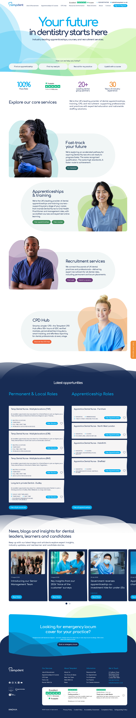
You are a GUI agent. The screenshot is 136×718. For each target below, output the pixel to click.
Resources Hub (91, 672)
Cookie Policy (78, 710)
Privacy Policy (67, 710)
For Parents (90, 680)
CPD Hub (45, 677)
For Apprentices (91, 675)
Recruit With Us (47, 682)
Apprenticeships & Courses (50, 675)
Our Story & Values (70, 675)
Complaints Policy (107, 710)
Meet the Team (69, 677)
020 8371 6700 (114, 680)
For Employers (91, 677)
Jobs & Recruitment (48, 672)
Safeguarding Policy (120, 710)
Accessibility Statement (91, 710)
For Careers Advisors (93, 682)
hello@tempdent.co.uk (116, 683)
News (66, 682)
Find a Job (45, 680)
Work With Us (68, 680)
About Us (67, 672)
